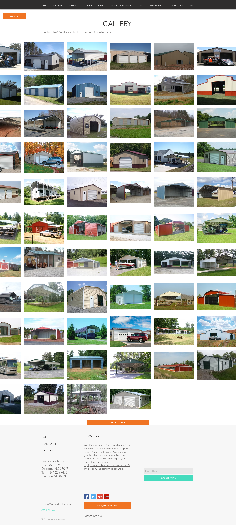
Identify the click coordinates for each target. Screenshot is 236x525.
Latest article (93, 516)
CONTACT (49, 443)
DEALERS (48, 450)
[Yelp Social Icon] (106, 496)
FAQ (44, 436)
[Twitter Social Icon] (93, 496)
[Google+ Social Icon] (100, 496)
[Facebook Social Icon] (86, 496)
